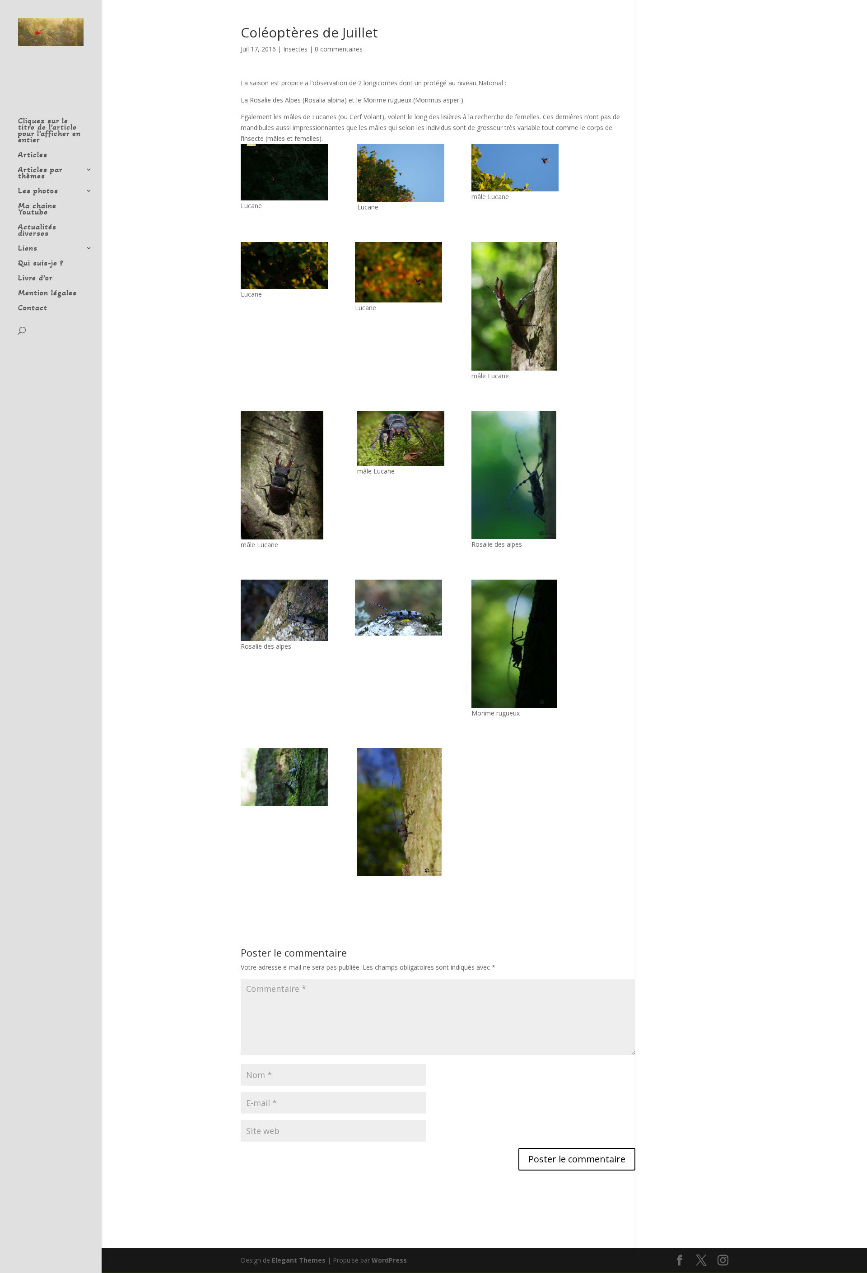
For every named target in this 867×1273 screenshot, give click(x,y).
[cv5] (515, 167)
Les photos (38, 191)
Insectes (295, 49)
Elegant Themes (299, 1260)
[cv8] (400, 438)
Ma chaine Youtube (37, 209)
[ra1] (398, 608)
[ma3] (284, 777)
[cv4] (400, 173)
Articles (32, 155)
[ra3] (515, 475)
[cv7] (284, 475)
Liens (27, 249)
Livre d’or (35, 278)
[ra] (284, 610)
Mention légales (47, 293)
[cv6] (515, 306)
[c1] (284, 265)
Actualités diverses (37, 230)
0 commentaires (339, 49)
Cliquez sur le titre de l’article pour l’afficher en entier (49, 130)
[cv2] (284, 172)
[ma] (515, 644)
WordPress (389, 1260)
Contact (32, 308)
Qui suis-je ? (41, 264)
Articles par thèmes (40, 173)
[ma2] (400, 812)
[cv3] (398, 272)
